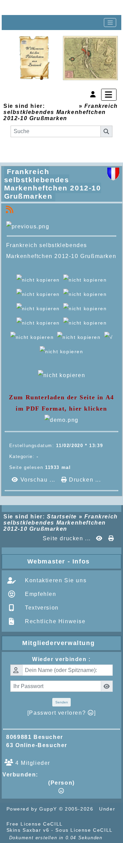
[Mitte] (36, 7)
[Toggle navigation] (110, 22)
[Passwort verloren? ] (61, 713)
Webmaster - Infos (72, 561)
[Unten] (58, 7)
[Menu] (109, 95)
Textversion (41, 608)
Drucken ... (84, 480)
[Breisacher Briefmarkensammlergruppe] (68, 58)
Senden (61, 702)
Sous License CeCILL (83, 830)
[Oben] (14, 7)
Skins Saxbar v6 (28, 830)
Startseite (62, 106)
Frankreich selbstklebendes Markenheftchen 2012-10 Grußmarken (52, 184)
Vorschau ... (37, 480)
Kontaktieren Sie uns (55, 580)
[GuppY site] (76, 824)
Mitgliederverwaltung (70, 643)
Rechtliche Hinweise (54, 621)
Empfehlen (39, 594)
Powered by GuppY (32, 809)
